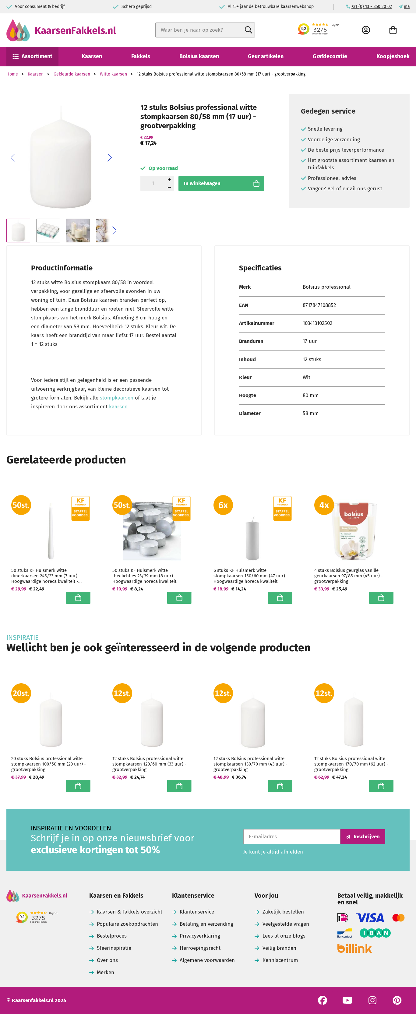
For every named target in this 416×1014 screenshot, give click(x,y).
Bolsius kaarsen (199, 56)
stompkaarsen (116, 398)
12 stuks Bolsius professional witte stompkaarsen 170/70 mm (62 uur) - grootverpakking (351, 764)
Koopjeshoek (393, 56)
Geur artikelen (266, 56)
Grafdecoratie (330, 56)
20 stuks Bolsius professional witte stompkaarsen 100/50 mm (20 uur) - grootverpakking (48, 764)
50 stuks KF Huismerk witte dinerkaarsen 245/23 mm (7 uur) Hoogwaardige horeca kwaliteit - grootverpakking (44, 576)
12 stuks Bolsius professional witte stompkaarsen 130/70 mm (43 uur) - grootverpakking (250, 764)
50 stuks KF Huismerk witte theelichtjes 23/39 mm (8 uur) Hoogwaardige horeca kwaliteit (144, 576)
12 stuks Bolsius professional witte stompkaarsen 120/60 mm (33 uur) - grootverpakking (149, 764)
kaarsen (118, 406)
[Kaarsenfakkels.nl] (61, 30)
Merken (105, 972)
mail (408, 6)
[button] (12, 158)
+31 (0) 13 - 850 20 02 (371, 6)
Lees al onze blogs (284, 936)
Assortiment (37, 56)
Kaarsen (92, 56)
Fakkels (140, 56)
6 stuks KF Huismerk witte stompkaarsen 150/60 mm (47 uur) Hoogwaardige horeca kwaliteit (249, 576)
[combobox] (205, 30)
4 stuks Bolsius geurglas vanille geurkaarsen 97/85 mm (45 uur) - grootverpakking (348, 576)
